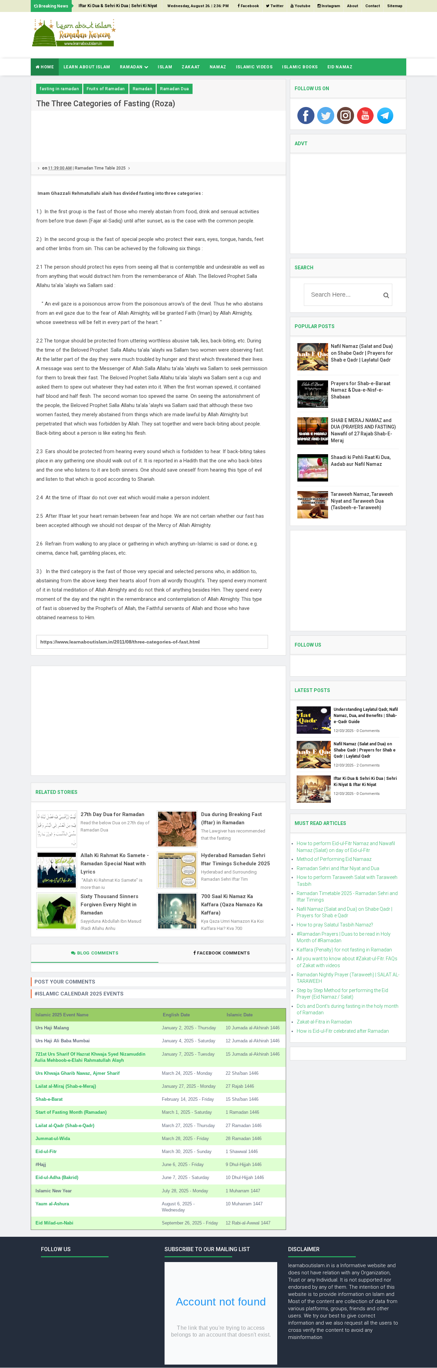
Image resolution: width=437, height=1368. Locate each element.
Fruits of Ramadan (106, 88)
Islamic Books (300, 67)
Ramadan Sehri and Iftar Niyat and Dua (338, 868)
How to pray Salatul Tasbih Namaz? (335, 924)
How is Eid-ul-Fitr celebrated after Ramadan (343, 1031)
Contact (372, 6)
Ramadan (132, 67)
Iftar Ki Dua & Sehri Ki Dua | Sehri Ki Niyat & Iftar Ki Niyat (118, 7)
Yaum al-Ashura (52, 1203)
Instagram (330, 6)
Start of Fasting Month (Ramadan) (71, 1112)
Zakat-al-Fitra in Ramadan (324, 1022)
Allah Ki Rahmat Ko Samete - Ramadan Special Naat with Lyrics (115, 863)
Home (47, 67)
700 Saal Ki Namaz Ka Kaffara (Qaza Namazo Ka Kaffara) (232, 904)
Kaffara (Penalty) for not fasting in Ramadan (344, 949)
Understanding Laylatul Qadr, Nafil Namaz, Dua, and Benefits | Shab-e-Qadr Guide (366, 715)
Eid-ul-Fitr (46, 1151)
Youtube (302, 6)
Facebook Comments (223, 953)
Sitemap (395, 6)
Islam (165, 67)
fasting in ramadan (59, 88)
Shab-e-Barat (49, 1099)
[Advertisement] (282, 34)
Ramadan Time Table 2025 (100, 168)
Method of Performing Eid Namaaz (334, 859)
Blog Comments (97, 953)
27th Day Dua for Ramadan (112, 814)
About (352, 6)
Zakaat (191, 67)
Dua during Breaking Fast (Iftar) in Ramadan (231, 818)
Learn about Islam (87, 67)
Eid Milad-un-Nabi (54, 1222)
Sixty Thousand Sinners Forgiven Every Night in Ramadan (109, 904)
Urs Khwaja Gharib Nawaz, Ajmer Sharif (77, 1073)
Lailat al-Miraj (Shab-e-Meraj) (66, 1086)
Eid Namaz (339, 67)
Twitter (276, 6)
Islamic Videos (254, 67)
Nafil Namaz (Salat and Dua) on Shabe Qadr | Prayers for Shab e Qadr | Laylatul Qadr (362, 352)
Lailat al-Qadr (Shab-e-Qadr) (65, 1125)
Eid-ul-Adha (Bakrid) (57, 1177)
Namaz (218, 67)
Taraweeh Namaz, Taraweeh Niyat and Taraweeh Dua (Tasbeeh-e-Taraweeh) (362, 500)
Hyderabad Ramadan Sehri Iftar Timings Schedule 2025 (235, 859)
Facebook (249, 6)
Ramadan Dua (174, 88)
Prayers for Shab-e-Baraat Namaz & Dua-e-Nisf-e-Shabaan (360, 390)
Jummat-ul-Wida (53, 1138)
